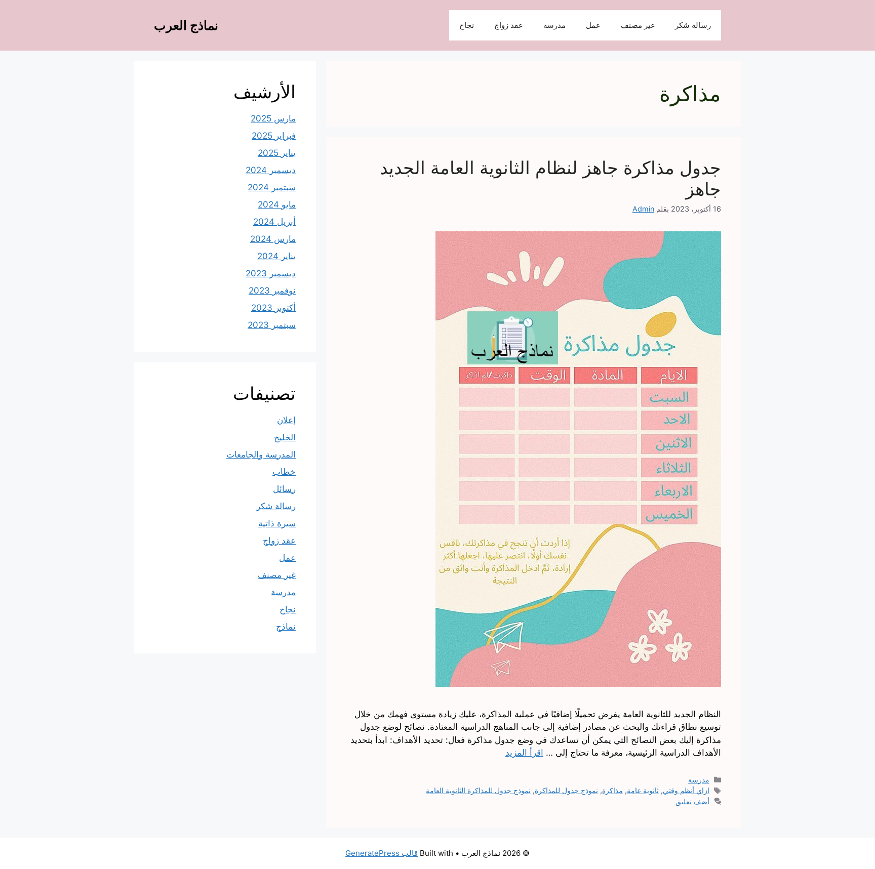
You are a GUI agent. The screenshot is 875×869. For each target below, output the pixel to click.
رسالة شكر (693, 25)
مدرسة (554, 25)
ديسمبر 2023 (271, 273)
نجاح (466, 25)
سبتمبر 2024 (272, 187)
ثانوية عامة (643, 790)
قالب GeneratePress (381, 853)
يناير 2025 (277, 153)
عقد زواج (508, 25)
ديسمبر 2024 (271, 170)
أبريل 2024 (274, 222)
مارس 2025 (273, 118)
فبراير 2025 (274, 136)
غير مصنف (638, 25)
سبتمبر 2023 (272, 325)
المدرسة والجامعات (261, 454)
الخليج (285, 437)
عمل (593, 25)
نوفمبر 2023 (272, 290)
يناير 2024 (276, 256)
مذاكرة (612, 790)
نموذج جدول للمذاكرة (566, 790)
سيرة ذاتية (277, 523)
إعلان (286, 420)
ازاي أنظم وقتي (686, 790)
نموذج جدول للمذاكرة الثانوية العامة (478, 790)
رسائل (284, 489)
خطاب (284, 472)
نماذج (286, 627)
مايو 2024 (277, 204)
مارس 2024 (273, 239)
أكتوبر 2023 (273, 308)
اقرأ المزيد (524, 753)
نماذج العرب (186, 25)
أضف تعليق (692, 801)
